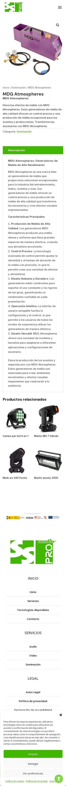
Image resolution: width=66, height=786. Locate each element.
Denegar (33, 763)
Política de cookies (14, 781)
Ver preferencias (33, 773)
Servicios (33, 601)
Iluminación (19, 87)
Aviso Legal (33, 692)
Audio (33, 646)
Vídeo (33, 655)
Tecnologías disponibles (33, 610)
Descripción (16, 150)
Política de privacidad (37, 781)
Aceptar (33, 754)
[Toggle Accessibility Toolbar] (58, 778)
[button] (60, 715)
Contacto (33, 619)
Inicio (6, 87)
